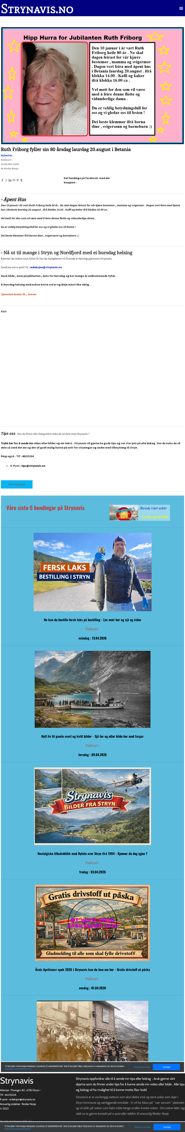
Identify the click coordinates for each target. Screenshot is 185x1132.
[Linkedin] (10, 180)
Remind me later (142, 1126)
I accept (167, 1126)
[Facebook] (2, 180)
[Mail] (13, 180)
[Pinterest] (17, 180)
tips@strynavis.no (33, 465)
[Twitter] (6, 180)
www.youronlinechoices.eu (18, 1128)
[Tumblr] (21, 180)
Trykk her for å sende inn (17, 443)
